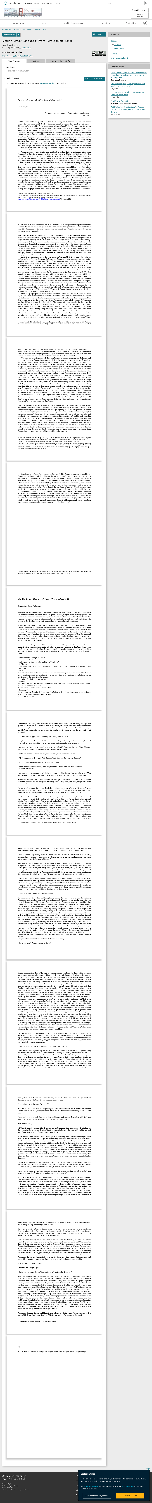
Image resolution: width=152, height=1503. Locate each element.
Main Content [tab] (14, 61)
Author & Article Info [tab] (61, 61)
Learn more (26, 47)
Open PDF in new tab (95, 79)
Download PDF (9, 34)
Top (148, 1468)
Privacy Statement (91, 1486)
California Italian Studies (23, 29)
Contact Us (131, 23)
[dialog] (114, 1485)
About (104, 23)
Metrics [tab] (36, 61)
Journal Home (17, 23)
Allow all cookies (130, 1495)
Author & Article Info (120, 58)
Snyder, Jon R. (14, 45)
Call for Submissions (73, 23)
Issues (43, 23)
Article (113, 40)
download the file (47, 83)
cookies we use (128, 1486)
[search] (146, 3)
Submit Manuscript (139, 10)
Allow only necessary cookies (96, 1495)
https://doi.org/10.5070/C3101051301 (17, 56)
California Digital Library (10, 1486)
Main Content (13, 78)
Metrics (114, 53)
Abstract (10, 67)
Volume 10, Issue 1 (41, 29)
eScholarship (7, 29)
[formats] (18, 35)
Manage (139, 15)
